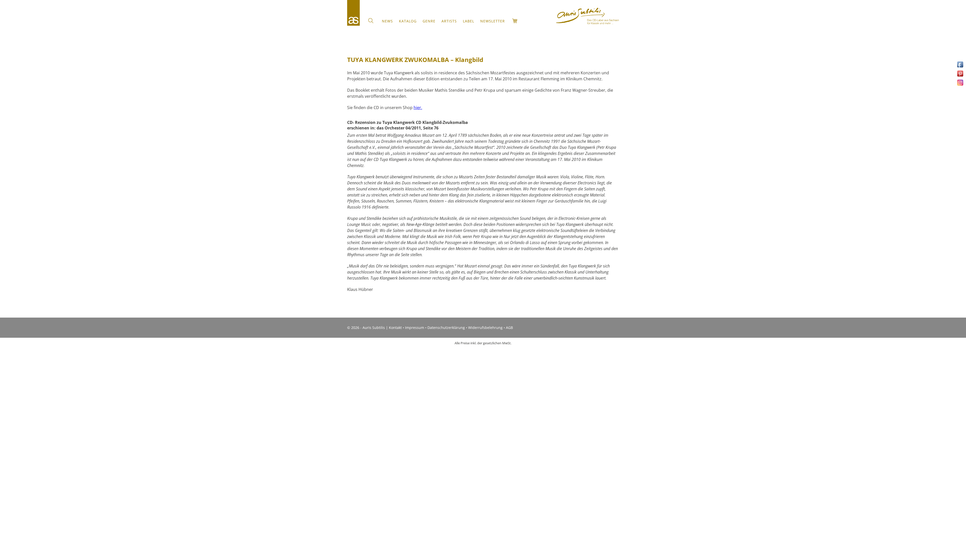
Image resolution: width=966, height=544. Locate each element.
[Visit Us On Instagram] (960, 85)
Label (468, 21)
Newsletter (492, 21)
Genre (429, 21)
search (371, 21)
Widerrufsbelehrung (485, 327)
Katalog (408, 21)
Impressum (414, 327)
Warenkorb (514, 21)
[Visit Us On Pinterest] (960, 76)
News (387, 21)
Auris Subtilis (353, 13)
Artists (449, 21)
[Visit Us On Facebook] (960, 67)
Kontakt (395, 327)
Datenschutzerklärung (446, 327)
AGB (509, 327)
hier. (418, 107)
